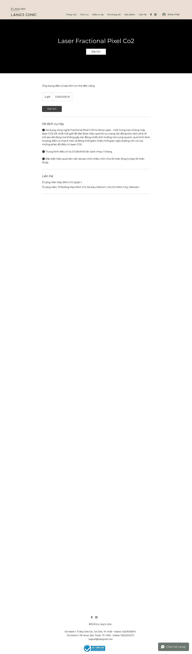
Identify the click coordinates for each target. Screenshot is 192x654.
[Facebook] (150, 14)
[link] (96, 52)
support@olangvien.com (100, 639)
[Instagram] (155, 14)
